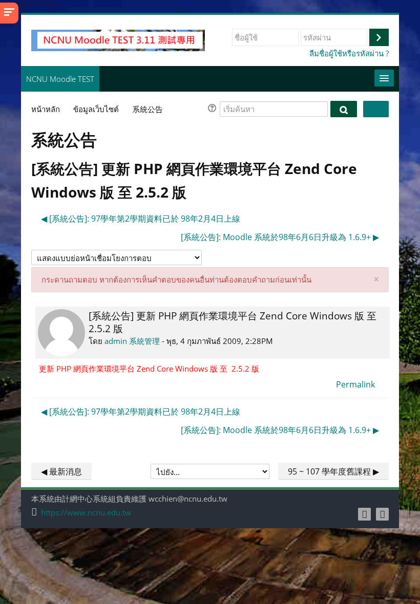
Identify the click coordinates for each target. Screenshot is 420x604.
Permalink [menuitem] (355, 384)
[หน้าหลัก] (118, 39)
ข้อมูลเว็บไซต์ (96, 109)
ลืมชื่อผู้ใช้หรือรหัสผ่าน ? (349, 53)
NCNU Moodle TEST (60, 79)
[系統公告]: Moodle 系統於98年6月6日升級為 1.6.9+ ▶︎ (280, 237)
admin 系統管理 (132, 341)
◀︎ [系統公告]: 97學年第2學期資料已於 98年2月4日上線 (140, 218)
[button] (213, 109)
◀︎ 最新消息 (61, 471)
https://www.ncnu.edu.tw (86, 512)
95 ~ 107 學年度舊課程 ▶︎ (333, 471)
